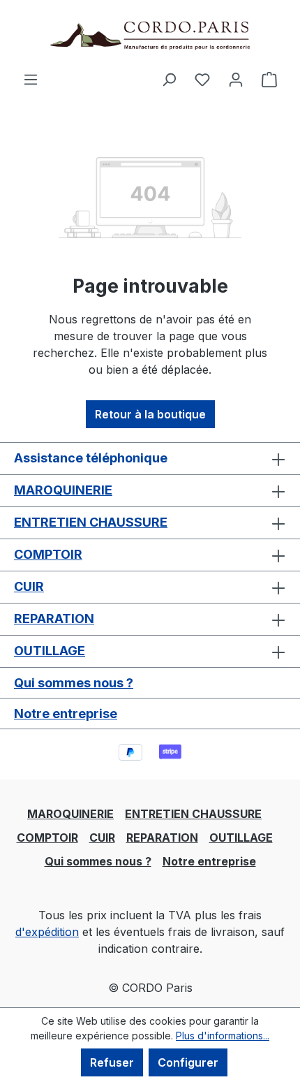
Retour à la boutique (150, 414)
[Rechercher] (169, 79)
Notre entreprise (65, 713)
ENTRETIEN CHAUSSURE (90, 522)
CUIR (29, 586)
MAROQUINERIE (63, 490)
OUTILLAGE (49, 650)
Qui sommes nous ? (73, 682)
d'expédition (47, 932)
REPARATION (54, 618)
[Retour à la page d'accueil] (150, 35)
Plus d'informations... (222, 1035)
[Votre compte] (236, 79)
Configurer (188, 1062)
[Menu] (30, 79)
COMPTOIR (48, 554)
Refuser (112, 1062)
